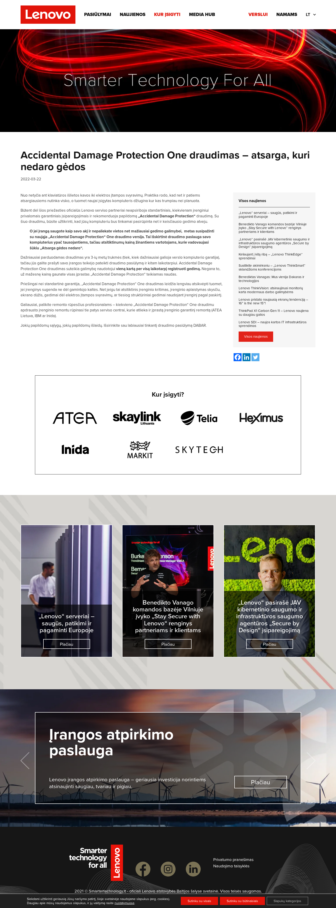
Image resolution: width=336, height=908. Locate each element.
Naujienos (132, 14)
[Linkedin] (247, 357)
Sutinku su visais (199, 901)
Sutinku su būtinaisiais (242, 901)
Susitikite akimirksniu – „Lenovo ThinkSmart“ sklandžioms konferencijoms (272, 267)
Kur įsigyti (167, 14)
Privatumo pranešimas (233, 860)
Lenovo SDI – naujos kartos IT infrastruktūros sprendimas (273, 324)
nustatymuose (124, 903)
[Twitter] (255, 357)
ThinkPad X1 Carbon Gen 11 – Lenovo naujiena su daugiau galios (274, 312)
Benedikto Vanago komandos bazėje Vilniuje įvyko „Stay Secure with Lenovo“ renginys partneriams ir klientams (273, 228)
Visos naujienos (256, 336)
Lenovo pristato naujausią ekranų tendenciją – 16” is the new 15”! (273, 301)
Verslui (258, 14)
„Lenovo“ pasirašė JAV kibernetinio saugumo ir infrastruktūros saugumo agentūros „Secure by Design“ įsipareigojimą (274, 243)
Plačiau (66, 644)
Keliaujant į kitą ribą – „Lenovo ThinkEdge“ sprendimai (271, 256)
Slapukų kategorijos (287, 901)
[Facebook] (238, 357)
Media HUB (202, 14)
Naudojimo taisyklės (231, 866)
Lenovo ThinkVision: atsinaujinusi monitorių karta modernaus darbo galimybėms (271, 290)
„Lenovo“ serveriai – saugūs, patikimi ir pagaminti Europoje (268, 214)
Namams (286, 14)
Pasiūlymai (97, 14)
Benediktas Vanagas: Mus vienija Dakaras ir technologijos (271, 279)
